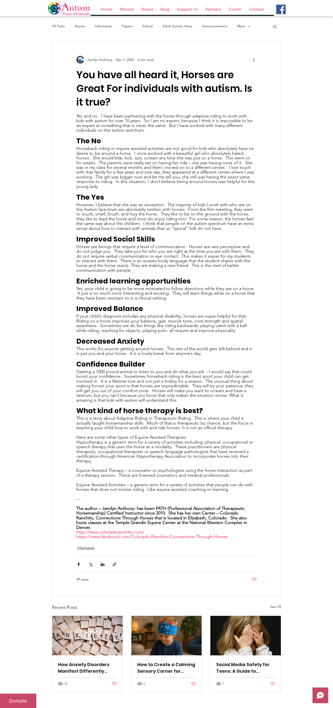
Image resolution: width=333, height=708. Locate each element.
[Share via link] (114, 564)
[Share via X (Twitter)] (90, 564)
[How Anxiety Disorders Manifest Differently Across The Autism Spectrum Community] (87, 635)
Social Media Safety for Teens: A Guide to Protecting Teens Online (243, 667)
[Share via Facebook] (78, 564)
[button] (275, 26)
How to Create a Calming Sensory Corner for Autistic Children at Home (166, 667)
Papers (127, 26)
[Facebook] (281, 9)
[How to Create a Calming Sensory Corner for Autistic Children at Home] (166, 635)
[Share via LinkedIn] (102, 564)
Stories (80, 26)
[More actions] (254, 60)
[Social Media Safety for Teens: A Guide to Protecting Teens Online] (245, 635)
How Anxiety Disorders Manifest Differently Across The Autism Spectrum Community (83, 667)
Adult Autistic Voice (177, 26)
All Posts (58, 26)
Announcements (214, 26)
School (147, 26)
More (241, 26)
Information (103, 26)
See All (275, 606)
